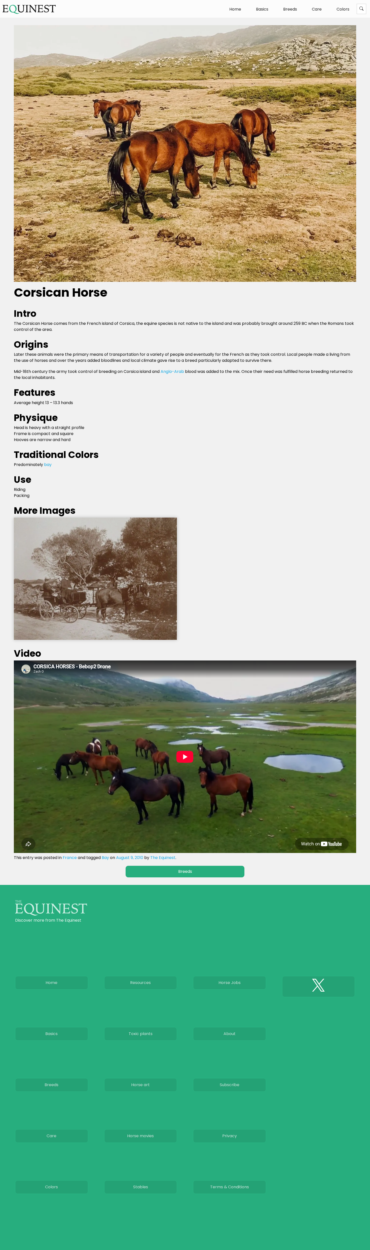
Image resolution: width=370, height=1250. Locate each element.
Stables (140, 1187)
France (70, 858)
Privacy (229, 1136)
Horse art (140, 1085)
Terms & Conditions (229, 1187)
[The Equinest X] (318, 986)
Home (235, 9)
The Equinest (162, 858)
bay (48, 464)
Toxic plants (141, 1034)
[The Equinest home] (51, 914)
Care (317, 9)
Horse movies (140, 1136)
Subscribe (229, 1085)
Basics (262, 9)
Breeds (290, 9)
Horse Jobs (229, 983)
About (230, 1034)
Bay (105, 858)
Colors (343, 9)
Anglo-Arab (172, 371)
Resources (140, 983)
